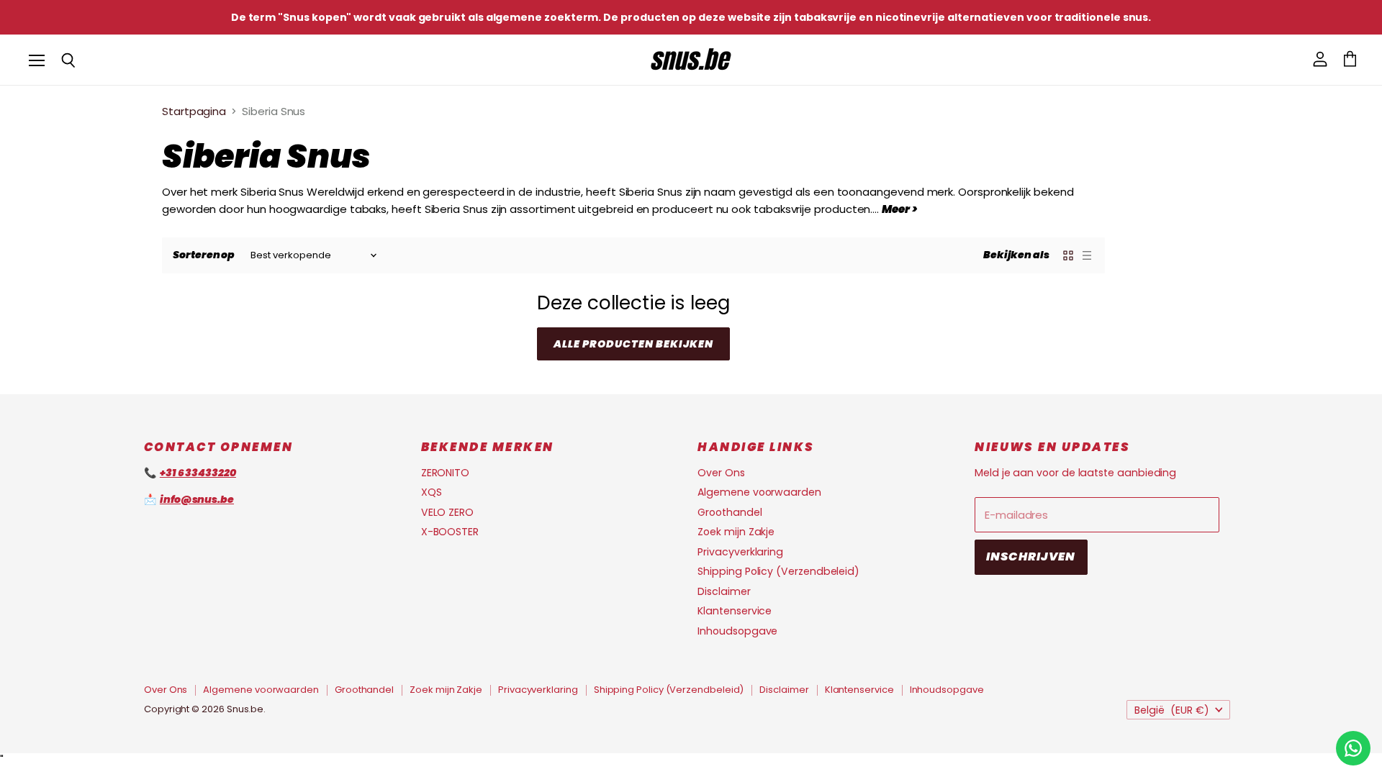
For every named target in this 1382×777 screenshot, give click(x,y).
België (1171, 710)
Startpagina (194, 111)
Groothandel (729, 512)
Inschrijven (1031, 556)
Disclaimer (723, 591)
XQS (431, 492)
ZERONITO (445, 472)
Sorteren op (204, 254)
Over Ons (720, 472)
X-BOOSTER (450, 531)
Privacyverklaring (740, 552)
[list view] (1087, 255)
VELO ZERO (447, 512)
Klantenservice (734, 611)
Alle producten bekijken (633, 344)
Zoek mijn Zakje (735, 531)
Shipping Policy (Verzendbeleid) (778, 571)
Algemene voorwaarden (759, 492)
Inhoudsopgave (737, 631)
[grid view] (1068, 255)
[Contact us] (1353, 748)
